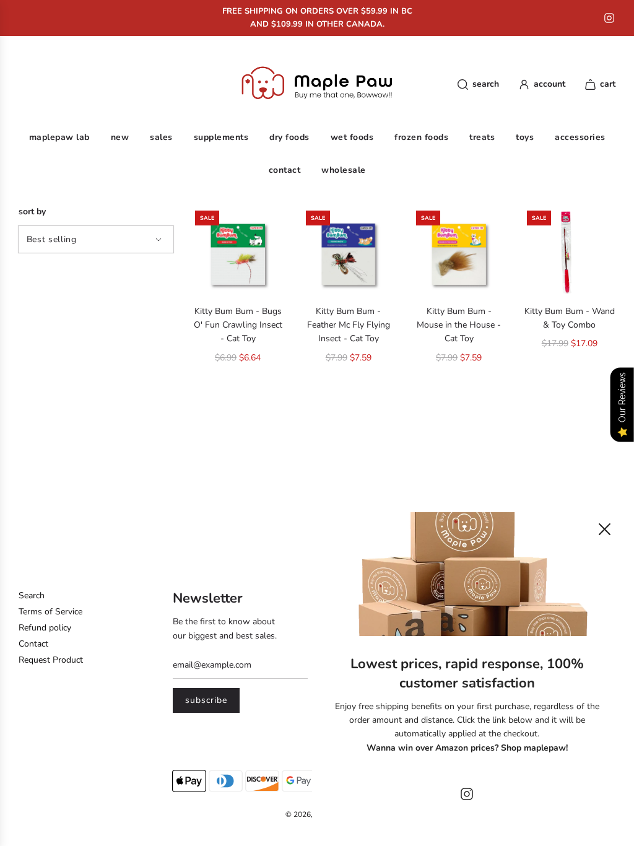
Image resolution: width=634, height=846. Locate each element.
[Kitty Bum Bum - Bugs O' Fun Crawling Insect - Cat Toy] (238, 253)
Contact (33, 644)
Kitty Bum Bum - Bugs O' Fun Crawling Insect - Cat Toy (238, 325)
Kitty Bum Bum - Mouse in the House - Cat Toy (459, 325)
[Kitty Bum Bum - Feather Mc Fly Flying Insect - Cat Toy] (349, 253)
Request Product (51, 660)
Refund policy (45, 628)
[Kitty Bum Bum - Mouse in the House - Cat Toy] (459, 253)
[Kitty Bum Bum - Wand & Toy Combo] (570, 253)
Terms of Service (50, 611)
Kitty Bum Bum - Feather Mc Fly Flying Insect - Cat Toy (348, 325)
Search (32, 595)
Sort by (32, 211)
